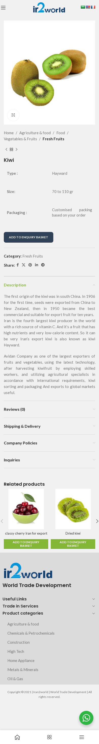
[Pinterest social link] (30, 265)
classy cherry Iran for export (26, 533)
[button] (26, 544)
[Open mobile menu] (3, 8)
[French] (93, 7)
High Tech (15, 651)
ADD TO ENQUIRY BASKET (28, 237)
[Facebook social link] (17, 265)
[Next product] (16, 149)
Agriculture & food (35, 132)
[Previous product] (6, 149)
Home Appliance (21, 660)
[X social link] (23, 265)
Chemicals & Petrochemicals (31, 633)
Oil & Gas (15, 678)
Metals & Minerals (22, 669)
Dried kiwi (72, 533)
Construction (18, 642)
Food (60, 132)
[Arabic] (82, 7)
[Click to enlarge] (13, 115)
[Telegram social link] (43, 265)
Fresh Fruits (53, 138)
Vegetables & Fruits (20, 138)
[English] (88, 7)
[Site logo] (48, 7)
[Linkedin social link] (37, 265)
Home (9, 132)
